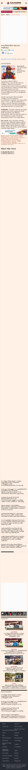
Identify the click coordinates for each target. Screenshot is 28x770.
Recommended (6, 692)
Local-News (17, 747)
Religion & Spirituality (5, 750)
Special (16, 758)
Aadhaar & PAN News (6, 743)
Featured (4, 619)
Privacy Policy (18, 726)
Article (16, 756)
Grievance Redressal (8, 730)
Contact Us (5, 726)
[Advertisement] (14, 29)
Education (5, 740)
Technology (17, 740)
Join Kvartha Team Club (19, 729)
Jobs (3, 735)
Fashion (16, 753)
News (7, 15)
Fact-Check (5, 753)
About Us (16, 724)
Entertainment (18, 738)
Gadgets (16, 744)
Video (16, 750)
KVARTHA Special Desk (8, 59)
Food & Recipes (6, 738)
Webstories (17, 761)
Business (16, 733)
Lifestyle (4, 747)
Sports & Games (15, 15)
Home (2, 15)
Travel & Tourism (7, 756)
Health (16, 735)
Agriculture (5, 758)
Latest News (5, 761)
